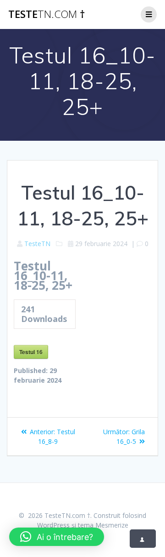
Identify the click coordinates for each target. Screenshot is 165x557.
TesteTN (37, 243)
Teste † (46, 14)
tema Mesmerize (103, 525)
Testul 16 (31, 352)
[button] (56, 537)
